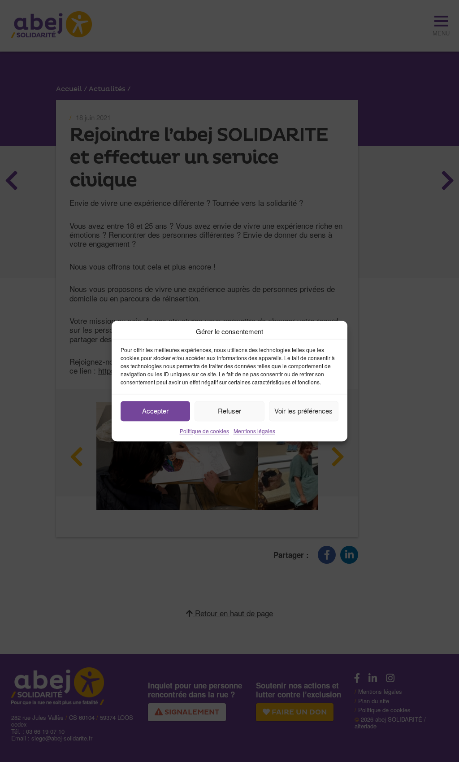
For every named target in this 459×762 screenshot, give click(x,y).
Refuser (229, 410)
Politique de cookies (204, 431)
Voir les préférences (303, 410)
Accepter (155, 410)
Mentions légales (254, 431)
